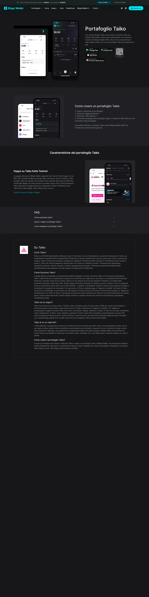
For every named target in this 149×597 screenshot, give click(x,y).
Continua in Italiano (120, 2)
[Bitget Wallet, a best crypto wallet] (13, 8)
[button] (74, 217)
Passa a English (103, 2)
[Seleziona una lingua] (126, 8)
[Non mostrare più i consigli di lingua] (130, 2)
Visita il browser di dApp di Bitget (27, 192)
